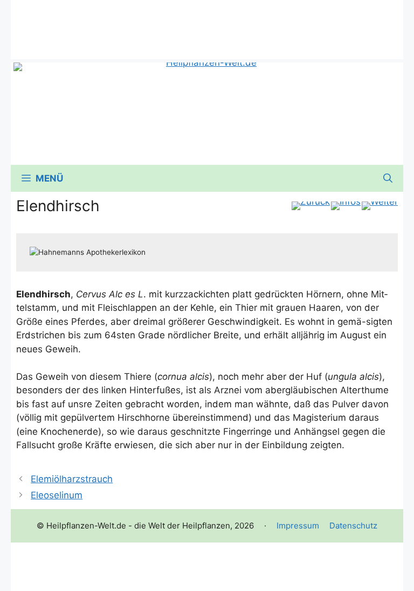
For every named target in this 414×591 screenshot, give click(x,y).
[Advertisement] (207, 24)
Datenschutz (353, 525)
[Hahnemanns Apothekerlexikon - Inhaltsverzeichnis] (346, 205)
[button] (387, 178)
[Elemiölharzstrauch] (311, 205)
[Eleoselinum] (380, 205)
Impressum (298, 525)
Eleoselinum (56, 495)
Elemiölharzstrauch (72, 479)
